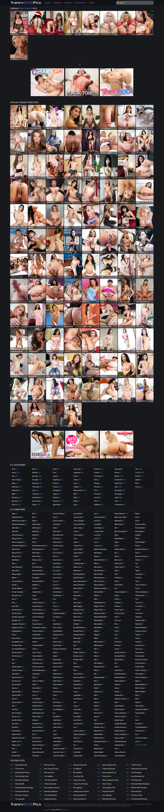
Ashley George (18, 670)
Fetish (56, 476)
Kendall (77, 624)
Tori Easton (140, 606)
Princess (119, 645)
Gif (54, 620)
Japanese (78, 472)
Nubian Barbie (121, 549)
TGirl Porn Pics (136, 765)
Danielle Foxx (38, 724)
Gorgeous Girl (58, 635)
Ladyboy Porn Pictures (81, 791)
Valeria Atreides (141, 627)
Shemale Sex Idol (21, 765)
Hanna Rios (57, 659)
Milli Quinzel (99, 645)
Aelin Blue (16, 528)
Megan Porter (100, 606)
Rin (116, 663)
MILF (76, 494)
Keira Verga (79, 613)
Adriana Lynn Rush (19, 521)
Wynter (138, 702)
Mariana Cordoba (101, 588)
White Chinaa (140, 688)
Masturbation (80, 490)
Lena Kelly (78, 716)
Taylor (138, 570)
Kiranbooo (77, 667)
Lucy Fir (97, 538)
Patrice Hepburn (121, 592)
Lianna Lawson (79, 731)
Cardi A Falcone (38, 603)
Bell (34, 517)
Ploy (117, 624)
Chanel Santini (38, 638)
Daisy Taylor (37, 716)
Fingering (57, 480)
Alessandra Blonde (19, 546)
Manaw (97, 556)
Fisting (56, 483)
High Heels (57, 505)
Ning (117, 535)
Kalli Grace (78, 570)
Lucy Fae (97, 535)
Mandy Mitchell (101, 560)
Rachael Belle (120, 656)
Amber (15, 585)
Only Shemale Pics (79, 799)
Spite (138, 538)
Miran (97, 670)
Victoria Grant (141, 663)
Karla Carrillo (79, 588)
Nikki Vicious (120, 524)
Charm (35, 642)
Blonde (36, 472)
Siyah (137, 514)
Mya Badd (98, 684)
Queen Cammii (121, 652)
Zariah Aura (140, 731)
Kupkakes (77, 681)
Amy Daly (16, 606)
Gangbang (57, 490)
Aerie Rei (15, 531)
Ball (14, 748)
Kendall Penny (79, 631)
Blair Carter (37, 556)
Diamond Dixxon (39, 745)
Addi (14, 514)
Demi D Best (37, 741)
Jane (55, 734)
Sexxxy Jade (120, 738)
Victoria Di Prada (142, 659)
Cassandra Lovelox (39, 627)
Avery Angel (17, 713)
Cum (35, 490)
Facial (56, 469)
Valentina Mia (141, 620)
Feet (55, 472)
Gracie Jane (58, 642)
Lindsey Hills (78, 756)
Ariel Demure (17, 656)
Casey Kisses (38, 624)
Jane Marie (58, 738)
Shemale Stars (136, 791)
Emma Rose (58, 553)
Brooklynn (37, 578)
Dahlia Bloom (38, 706)
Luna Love (98, 546)
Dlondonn (36, 756)
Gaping (57, 494)
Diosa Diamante (38, 752)
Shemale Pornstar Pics (139, 769)
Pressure (118, 642)
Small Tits (120, 483)
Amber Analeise (18, 592)
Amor (15, 599)
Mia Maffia (99, 627)
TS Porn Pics (19, 769)
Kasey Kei (77, 595)
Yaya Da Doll (140, 713)
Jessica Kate (78, 549)
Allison (15, 578)
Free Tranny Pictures (51, 769)
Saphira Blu (120, 695)
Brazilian (37, 480)
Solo (118, 487)
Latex (76, 476)
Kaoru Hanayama (80, 581)
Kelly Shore (78, 620)
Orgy (76, 505)
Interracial (78, 469)
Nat (96, 720)
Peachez (119, 603)
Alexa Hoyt (16, 549)
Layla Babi (78, 695)
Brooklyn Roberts (39, 574)
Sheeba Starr (120, 745)
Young (139, 487)
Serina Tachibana (122, 734)
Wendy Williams (141, 684)
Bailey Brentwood (18, 738)
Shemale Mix (19, 784)
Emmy (56, 556)
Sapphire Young (122, 699)
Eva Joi (56, 581)
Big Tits (16, 505)
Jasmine (57, 745)
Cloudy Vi (36, 692)
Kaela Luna (78, 567)
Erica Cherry (58, 560)
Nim (117, 528)
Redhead (98, 505)
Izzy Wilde (57, 716)
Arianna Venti (17, 652)
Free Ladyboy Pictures (52, 788)
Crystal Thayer (38, 702)
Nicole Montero (121, 514)
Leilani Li (77, 713)
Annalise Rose (17, 645)
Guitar (56, 652)
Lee (75, 702)
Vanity (138, 638)
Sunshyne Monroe (142, 549)
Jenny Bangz (79, 535)
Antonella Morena (19, 649)
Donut (56, 517)
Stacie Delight (140, 542)
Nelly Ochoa (99, 748)
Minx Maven (99, 663)
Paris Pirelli (119, 585)
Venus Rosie (140, 652)
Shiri (117, 748)
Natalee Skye (99, 724)
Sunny (138, 546)
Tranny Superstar (50, 784)
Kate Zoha (78, 603)
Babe (15, 483)
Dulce (56, 528)
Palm (117, 570)
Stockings (120, 494)
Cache (35, 588)
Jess (75, 538)
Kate (75, 599)
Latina (77, 480)
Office (76, 501)
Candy (35, 599)
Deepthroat (37, 497)
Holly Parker (58, 681)
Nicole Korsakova (100, 756)
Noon (117, 546)
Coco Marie (37, 699)
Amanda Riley (18, 581)
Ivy (54, 713)
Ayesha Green (17, 720)
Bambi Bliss (16, 756)
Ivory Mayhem (59, 709)
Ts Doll (138, 610)
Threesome (120, 505)
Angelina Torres (19, 627)
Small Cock (120, 480)
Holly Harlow (58, 677)
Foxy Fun (57, 610)
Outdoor (98, 469)
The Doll (138, 578)
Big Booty (17, 497)
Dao (34, 734)
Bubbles (36, 585)
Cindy (35, 677)
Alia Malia (16, 560)
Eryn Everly (57, 578)
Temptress (140, 574)
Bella (35, 521)
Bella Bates (37, 524)
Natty (97, 745)
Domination (37, 501)
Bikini (35, 469)
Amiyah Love (17, 595)
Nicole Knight (99, 752)
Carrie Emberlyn (38, 617)
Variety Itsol (140, 645)
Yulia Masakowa (141, 727)
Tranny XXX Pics (56, 809)
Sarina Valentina (122, 713)
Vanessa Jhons (141, 631)
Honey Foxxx (58, 692)
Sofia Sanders (140, 528)
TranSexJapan (136, 772)
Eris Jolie (57, 570)
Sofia (137, 521)
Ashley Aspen (18, 667)
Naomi (97, 709)
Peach (118, 599)
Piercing (98, 487)
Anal (15, 469)
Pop (117, 635)
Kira (75, 663)
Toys (138, 469)
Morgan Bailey (100, 677)
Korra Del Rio (78, 674)
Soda (137, 517)
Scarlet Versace (121, 727)
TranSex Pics (106, 776)
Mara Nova (98, 567)
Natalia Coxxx (100, 727)
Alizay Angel (17, 574)
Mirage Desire (100, 667)
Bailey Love (16, 745)
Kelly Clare (78, 617)
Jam (55, 731)
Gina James (57, 627)
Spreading (120, 490)
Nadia (97, 688)
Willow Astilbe (140, 692)
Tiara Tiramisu (141, 585)
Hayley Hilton (58, 663)
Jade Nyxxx (57, 720)
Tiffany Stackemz (142, 592)
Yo (137, 716)
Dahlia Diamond (38, 713)
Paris (117, 581)
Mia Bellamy (99, 620)
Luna (97, 542)
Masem (98, 595)
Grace (56, 638)
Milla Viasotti (99, 642)
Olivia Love (119, 563)
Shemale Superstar (80, 765)
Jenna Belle (78, 514)
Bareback (17, 487)
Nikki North (119, 521)
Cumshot (37, 494)
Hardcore (58, 501)
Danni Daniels (38, 727)
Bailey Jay (17, 741)
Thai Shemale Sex (50, 795)
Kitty (76, 670)
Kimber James (80, 652)
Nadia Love (99, 692)
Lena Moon (77, 720)
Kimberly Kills (79, 659)
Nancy (97, 702)
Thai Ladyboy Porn (108, 788)
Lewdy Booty (79, 724)
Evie (55, 599)
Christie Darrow (38, 667)
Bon (34, 563)
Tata (137, 567)
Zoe (137, 734)
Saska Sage (119, 720)
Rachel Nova (120, 659)
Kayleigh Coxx (79, 610)
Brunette (37, 483)
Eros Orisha (58, 574)
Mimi (97, 649)
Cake (34, 595)
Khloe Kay (77, 642)
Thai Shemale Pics (50, 780)
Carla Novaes (38, 606)
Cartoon (36, 620)
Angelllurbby (17, 631)
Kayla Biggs (78, 606)
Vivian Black (140, 674)
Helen (56, 670)
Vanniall (139, 642)
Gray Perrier (58, 645)
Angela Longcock (18, 617)
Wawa (138, 681)
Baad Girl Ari (17, 731)
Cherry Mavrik (38, 656)
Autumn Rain (17, 702)
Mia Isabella (99, 624)
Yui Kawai (139, 724)
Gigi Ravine (58, 624)
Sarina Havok (120, 709)
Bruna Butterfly (38, 581)
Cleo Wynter (37, 688)
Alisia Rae (16, 570)
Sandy (118, 692)
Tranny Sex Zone (79, 780)
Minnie (97, 656)
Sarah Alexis (120, 706)
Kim (75, 645)
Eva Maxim (58, 588)
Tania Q (139, 560)
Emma (56, 549)
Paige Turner (120, 567)
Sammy (118, 684)
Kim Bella (77, 649)
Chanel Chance (38, 631)
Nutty (117, 556)
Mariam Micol (100, 585)
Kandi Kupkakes (79, 574)
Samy (117, 688)
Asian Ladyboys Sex (109, 772)
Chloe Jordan (38, 659)
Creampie (37, 487)
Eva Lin (56, 585)
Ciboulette (37, 674)
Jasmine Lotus (59, 752)
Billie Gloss (37, 553)
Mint (96, 659)
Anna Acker (16, 638)
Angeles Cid (17, 620)
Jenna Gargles (79, 521)
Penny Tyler (120, 610)
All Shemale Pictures (22, 772)
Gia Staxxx (57, 617)
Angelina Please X (19, 624)
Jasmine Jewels (60, 748)
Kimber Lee (78, 656)
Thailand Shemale (108, 769)
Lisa (96, 514)
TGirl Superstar (136, 780)
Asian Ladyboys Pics (109, 765)
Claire (35, 684)
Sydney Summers (142, 556)
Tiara (138, 581)
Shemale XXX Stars (109, 799)
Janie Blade (58, 741)
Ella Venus (57, 538)
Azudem (15, 727)
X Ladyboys (77, 769)
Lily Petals (77, 752)
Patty (117, 595)
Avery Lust (16, 716)
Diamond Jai (37, 748)
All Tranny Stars (49, 765)
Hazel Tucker (58, 667)
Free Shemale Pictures (139, 799)
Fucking (57, 487)
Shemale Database (22, 780)
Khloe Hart (78, 638)
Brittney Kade (38, 570)
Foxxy (56, 606)
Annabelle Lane (18, 642)
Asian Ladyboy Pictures (110, 780)
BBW (15, 494)
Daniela (35, 720)
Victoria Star (140, 667)
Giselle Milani (58, 631)
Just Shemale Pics (137, 776)
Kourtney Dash (79, 677)
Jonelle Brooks (80, 563)
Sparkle (138, 535)
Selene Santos (121, 731)
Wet (137, 483)
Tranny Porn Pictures (80, 784)
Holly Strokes (58, 684)
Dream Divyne (59, 521)
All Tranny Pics (49, 772)
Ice (55, 699)
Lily (75, 745)
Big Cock (17, 501)
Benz (35, 542)
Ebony (36, 505)
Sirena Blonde (120, 756)
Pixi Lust (118, 620)
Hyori (56, 695)
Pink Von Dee (120, 613)
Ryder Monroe (121, 677)
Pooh (117, 631)
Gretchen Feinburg (60, 649)
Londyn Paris (99, 531)
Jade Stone (58, 724)
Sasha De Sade (121, 716)
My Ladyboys (77, 772)
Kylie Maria (78, 684)
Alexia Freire (17, 556)
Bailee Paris (17, 734)
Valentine (139, 624)
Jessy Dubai (78, 553)
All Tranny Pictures (21, 795)
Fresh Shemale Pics (22, 791)
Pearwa (118, 606)
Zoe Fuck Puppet (142, 738)
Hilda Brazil (58, 674)
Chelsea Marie (38, 645)
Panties (98, 472)
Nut (117, 553)
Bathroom (17, 490)
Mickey (97, 631)
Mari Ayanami (100, 578)
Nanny (97, 706)
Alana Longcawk (19, 542)
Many (97, 563)
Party (97, 480)
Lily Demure (78, 748)
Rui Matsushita (121, 674)
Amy (14, 603)
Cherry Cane (37, 652)
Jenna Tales (78, 528)
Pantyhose (99, 476)
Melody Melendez (101, 617)
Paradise (119, 578)
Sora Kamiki (140, 531)
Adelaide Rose (18, 517)
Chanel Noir (37, 635)
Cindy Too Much (38, 681)
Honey (56, 688)
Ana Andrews (18, 610)
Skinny (119, 476)
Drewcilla (57, 524)
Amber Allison (17, 588)
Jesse (77, 542)
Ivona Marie (58, 706)
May (96, 599)
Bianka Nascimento (40, 546)
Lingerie (77, 487)
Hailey (55, 656)
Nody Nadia (120, 538)
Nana (96, 699)
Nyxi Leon (119, 560)
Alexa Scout (17, 553)
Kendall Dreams (80, 627)
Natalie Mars (99, 734)
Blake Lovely (37, 560)
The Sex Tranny (136, 795)
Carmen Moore (39, 610)
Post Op (98, 497)
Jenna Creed (79, 517)
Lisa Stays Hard (100, 517)
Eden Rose (57, 531)
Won (137, 699)
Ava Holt (16, 709)
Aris (14, 663)
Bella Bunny (37, 528)
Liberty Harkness (80, 734)
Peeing (97, 483)
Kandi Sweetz (79, 578)
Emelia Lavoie (58, 546)
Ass (15, 476)
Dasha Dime (37, 738)
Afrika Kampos (18, 535)
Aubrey (15, 688)
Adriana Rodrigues (19, 524)
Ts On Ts (139, 472)
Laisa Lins (77, 688)
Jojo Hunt (77, 560)
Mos (96, 681)
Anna (15, 635)
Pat (117, 588)
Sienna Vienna (120, 752)
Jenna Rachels (79, 524)
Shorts (118, 472)
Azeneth (16, 724)
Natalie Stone (99, 738)
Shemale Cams (80, 3)
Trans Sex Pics (78, 776)
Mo (96, 674)
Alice (14, 563)
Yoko (138, 720)
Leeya (76, 706)
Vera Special (140, 656)
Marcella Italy (99, 570)
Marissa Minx (99, 592)
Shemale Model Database (24, 788)
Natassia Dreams (101, 741)
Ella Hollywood (58, 535)
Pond (117, 627)
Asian (16, 472)
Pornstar (98, 494)
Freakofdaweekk (60, 613)
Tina (137, 599)
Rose (117, 667)
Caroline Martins (38, 613)
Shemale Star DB (108, 791)
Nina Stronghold (121, 531)
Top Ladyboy (48, 776)
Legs (76, 483)
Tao (137, 563)
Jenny (76, 531)
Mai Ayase (98, 553)
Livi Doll (97, 521)
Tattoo (118, 497)
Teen (118, 501)
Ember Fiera (58, 542)
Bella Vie (36, 535)
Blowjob (37, 476)
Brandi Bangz (38, 567)
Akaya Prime (17, 538)
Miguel (97, 635)
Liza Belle (98, 524)
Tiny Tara (139, 603)
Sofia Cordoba (140, 524)
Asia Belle (16, 674)
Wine (138, 695)
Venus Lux (139, 649)
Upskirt (138, 480)
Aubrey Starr (17, 695)
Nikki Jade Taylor (122, 517)
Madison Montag (100, 549)
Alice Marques (17, 567)
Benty (35, 538)
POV (97, 501)
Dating (91, 3)
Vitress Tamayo (142, 670)
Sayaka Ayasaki (121, 724)
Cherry (35, 649)
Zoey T (138, 741)
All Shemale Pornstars (139, 788)
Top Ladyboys (107, 795)
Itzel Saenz (58, 702)
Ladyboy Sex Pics (50, 799)
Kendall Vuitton (79, 635)
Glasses (56, 497)
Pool (97, 490)
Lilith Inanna (78, 741)
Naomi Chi (98, 713)
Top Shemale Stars (22, 776)
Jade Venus (58, 727)
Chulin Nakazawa (39, 670)
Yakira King (139, 706)
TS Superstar (20, 799)
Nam (97, 695)
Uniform (139, 476)
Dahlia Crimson (38, 709)
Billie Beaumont (38, 549)
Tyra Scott (140, 613)
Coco (35, 695)
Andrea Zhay (17, 613)
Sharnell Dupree (121, 741)
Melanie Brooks (100, 613)
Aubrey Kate (17, 692)
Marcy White (99, 574)
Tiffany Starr (141, 595)
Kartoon (77, 592)
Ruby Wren (119, 670)
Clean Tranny (106, 784)
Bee (34, 514)
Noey (117, 542)
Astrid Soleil (16, 684)
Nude (76, 497)
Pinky (117, 617)
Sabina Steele (121, 681)
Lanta (76, 692)
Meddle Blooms (100, 603)
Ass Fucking (17, 480)
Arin (14, 659)
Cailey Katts (37, 592)
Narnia (97, 716)
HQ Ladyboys (77, 788)
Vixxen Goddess (141, 677)
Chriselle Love (37, 663)
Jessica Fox (78, 546)
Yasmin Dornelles (142, 709)
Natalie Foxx (99, 731)
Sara (117, 702)
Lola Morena (99, 528)
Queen (118, 649)
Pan (117, 574)
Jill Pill (76, 556)
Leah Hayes (78, 699)
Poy (117, 638)
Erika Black (58, 563)
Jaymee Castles (59, 756)
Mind (97, 652)
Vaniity (139, 635)
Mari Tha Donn (100, 581)
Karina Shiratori (79, 585)
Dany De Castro (38, 731)
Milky (96, 638)
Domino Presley (59, 514)
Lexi (75, 727)
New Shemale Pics (79, 795)
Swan (138, 553)
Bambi (15, 752)
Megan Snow (99, 610)
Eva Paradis (58, 592)
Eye (55, 603)
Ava (14, 706)
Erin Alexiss (58, 567)
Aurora (15, 699)
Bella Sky (36, 531)
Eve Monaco (58, 595)
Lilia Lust (77, 738)
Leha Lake (77, 709)
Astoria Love (17, 681)
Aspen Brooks (18, 677)
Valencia (138, 617)
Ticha (138, 588)
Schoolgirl (119, 469)
